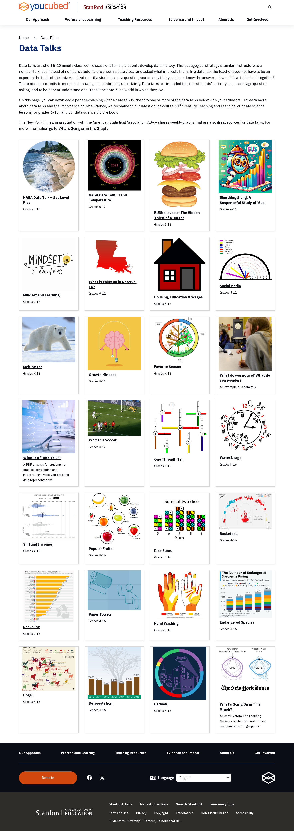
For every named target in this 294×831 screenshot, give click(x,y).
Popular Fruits (100, 548)
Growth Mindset (102, 374)
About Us (226, 19)
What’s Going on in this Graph (83, 128)
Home (24, 37)
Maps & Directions (154, 804)
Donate (48, 777)
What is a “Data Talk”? (42, 458)
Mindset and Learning (41, 295)
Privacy (141, 813)
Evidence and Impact (186, 19)
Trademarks (184, 813)
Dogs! (28, 695)
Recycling (31, 627)
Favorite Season (167, 366)
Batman (160, 704)
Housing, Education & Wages (178, 297)
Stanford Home (121, 804)
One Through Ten (169, 459)
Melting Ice (32, 367)
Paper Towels (100, 614)
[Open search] (269, 6)
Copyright (161, 813)
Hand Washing (166, 623)
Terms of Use (118, 813)
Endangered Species (237, 622)
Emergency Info (221, 804)
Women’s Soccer (103, 440)
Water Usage (230, 457)
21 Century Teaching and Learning (205, 105)
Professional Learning (83, 19)
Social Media (230, 286)
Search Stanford (189, 804)
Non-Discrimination (214, 813)
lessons (25, 112)
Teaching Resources (135, 19)
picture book (106, 112)
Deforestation (100, 703)
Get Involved (257, 19)
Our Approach (37, 19)
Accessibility (245, 813)
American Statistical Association (119, 122)
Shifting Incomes (38, 544)
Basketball (229, 533)
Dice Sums (163, 550)
